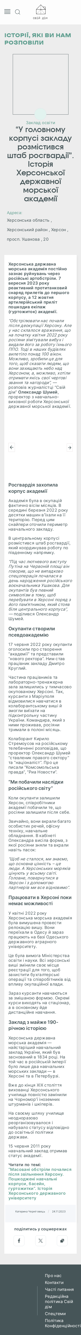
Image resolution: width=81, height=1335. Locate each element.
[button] (11, 447)
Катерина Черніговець (30, 1211)
